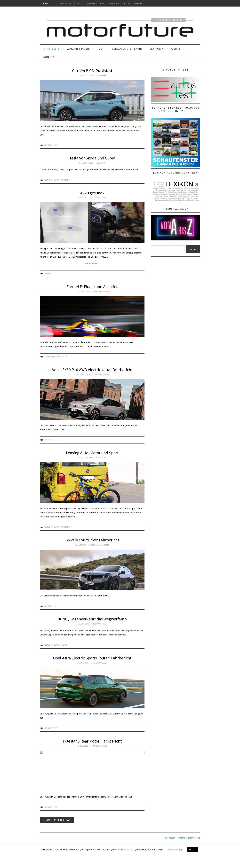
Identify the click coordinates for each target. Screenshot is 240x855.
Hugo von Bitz (99, 624)
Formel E (48, 356)
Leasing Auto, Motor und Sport (92, 452)
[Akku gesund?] (92, 222)
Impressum (169, 837)
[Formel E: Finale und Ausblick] (92, 316)
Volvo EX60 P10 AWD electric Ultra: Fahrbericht (92, 369)
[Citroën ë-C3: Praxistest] (92, 100)
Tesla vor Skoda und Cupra (92, 158)
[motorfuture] (120, 26)
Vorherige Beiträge (57, 820)
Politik (47, 180)
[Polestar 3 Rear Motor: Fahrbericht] (92, 771)
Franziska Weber (101, 291)
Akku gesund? (92, 193)
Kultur (47, 527)
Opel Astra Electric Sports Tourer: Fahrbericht (92, 658)
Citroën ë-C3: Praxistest (92, 70)
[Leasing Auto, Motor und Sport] (92, 482)
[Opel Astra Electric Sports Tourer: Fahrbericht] (92, 688)
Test (79, 3)
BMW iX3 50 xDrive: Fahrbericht (92, 540)
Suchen (193, 249)
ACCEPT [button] (192, 849)
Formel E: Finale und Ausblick (92, 286)
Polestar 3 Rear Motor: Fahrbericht (92, 741)
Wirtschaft (66, 180)
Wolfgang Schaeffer (99, 545)
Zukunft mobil (65, 3)
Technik (47, 273)
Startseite (48, 3)
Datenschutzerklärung (189, 837)
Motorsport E (60, 356)
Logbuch (48, 145)
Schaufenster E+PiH (95, 3)
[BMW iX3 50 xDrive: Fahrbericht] (92, 570)
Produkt (55, 180)
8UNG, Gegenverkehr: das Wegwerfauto (92, 619)
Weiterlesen (92, 263)
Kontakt (139, 3)
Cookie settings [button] (175, 849)
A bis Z (127, 3)
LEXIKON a (114, 3)
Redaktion (101, 163)
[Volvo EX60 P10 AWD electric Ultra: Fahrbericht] (92, 399)
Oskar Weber (101, 75)
